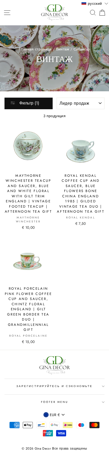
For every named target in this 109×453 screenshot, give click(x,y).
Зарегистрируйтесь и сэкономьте (54, 386)
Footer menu (54, 402)
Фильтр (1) (28, 103)
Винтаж (62, 49)
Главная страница (35, 49)
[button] (95, 3)
